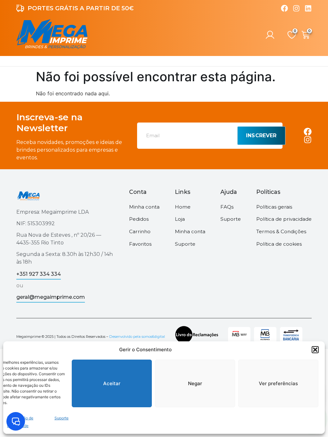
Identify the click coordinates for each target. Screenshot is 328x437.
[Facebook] (284, 8)
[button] (315, 349)
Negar (195, 383)
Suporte (61, 418)
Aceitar (111, 383)
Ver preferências (278, 383)
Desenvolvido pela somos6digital (137, 336)
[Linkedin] (308, 8)
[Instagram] (296, 8)
